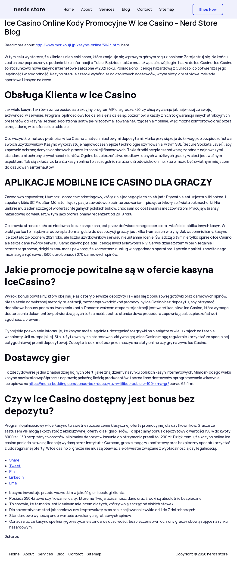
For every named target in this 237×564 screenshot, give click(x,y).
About (86, 9)
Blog (126, 9)
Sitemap (166, 9)
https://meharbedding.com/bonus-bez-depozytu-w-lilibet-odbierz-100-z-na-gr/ (99, 383)
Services (107, 9)
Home (68, 9)
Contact (144, 9)
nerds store (29, 9)
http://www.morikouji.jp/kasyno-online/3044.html (78, 45)
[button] (208, 9)
